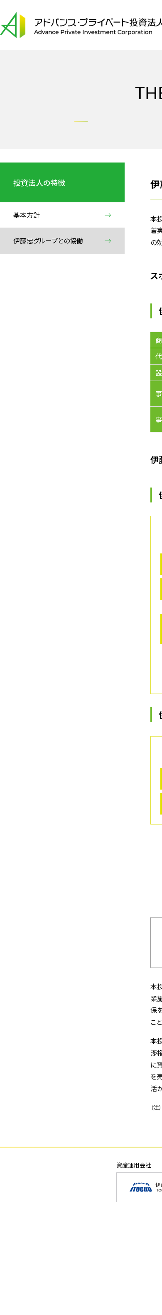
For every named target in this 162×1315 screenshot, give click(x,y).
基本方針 (26, 215)
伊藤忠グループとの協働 (48, 240)
